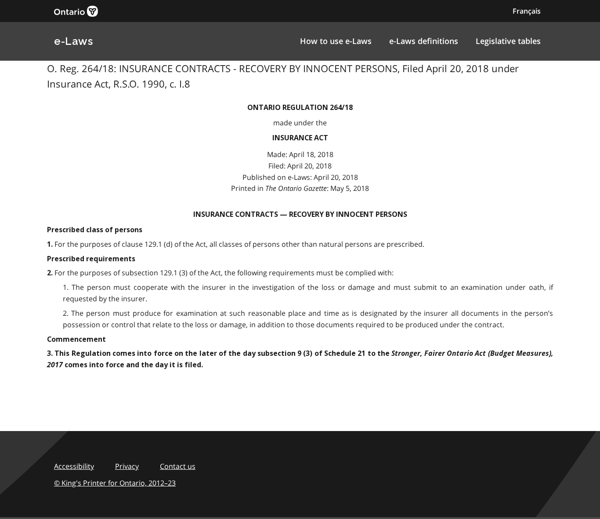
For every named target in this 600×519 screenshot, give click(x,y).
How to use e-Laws (336, 41)
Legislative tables (508, 41)
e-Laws (73, 41)
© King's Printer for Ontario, (115, 483)
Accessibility (74, 466)
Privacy (127, 466)
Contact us (177, 466)
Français (527, 11)
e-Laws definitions (423, 41)
